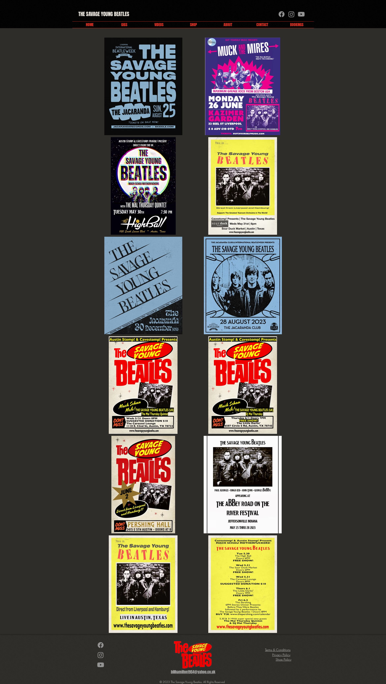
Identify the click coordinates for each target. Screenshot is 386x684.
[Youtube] (301, 14)
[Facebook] (281, 14)
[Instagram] (291, 14)
